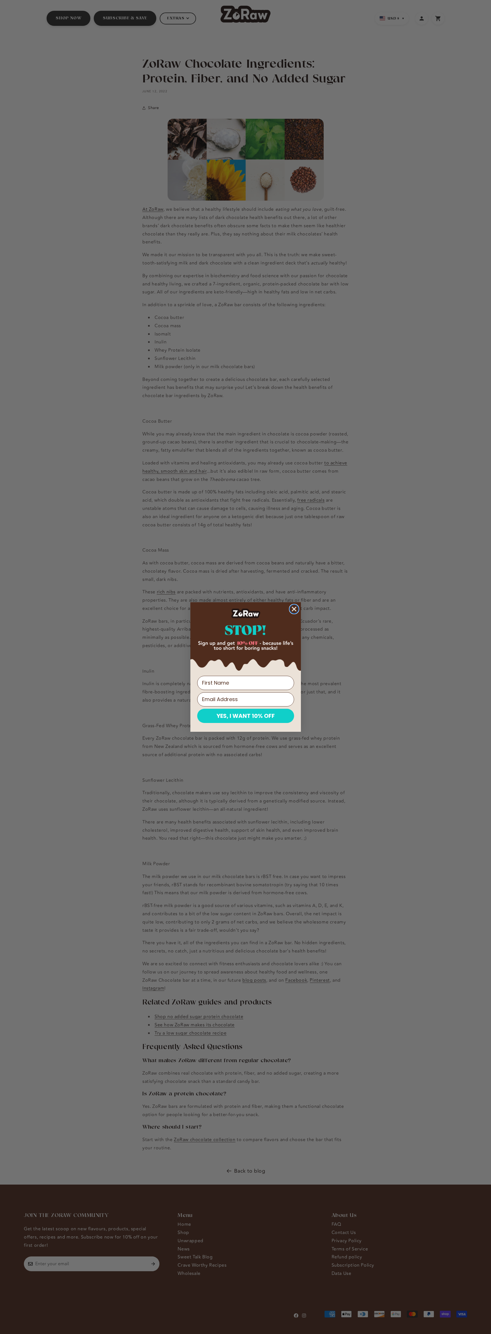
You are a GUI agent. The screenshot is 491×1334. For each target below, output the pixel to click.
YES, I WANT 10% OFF (246, 716)
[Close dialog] (294, 609)
